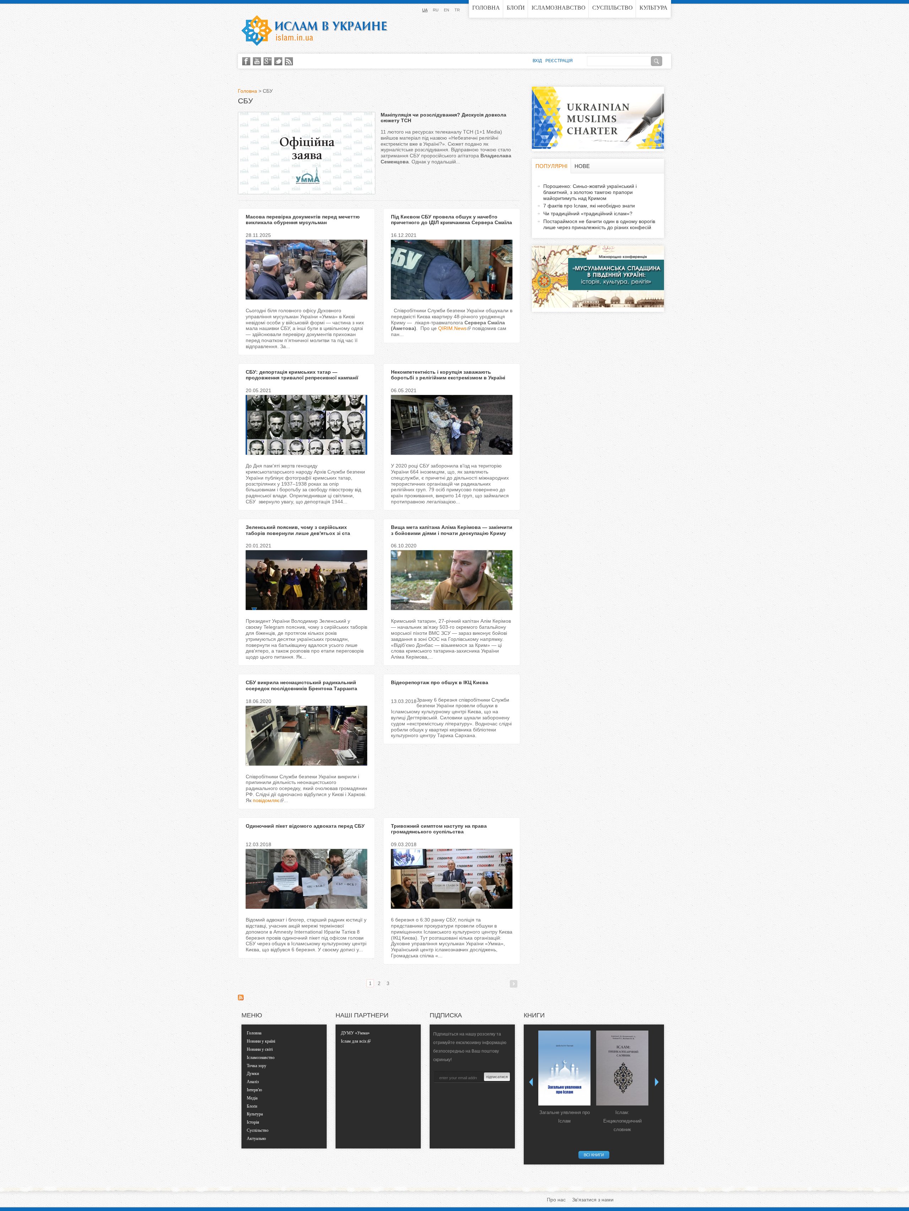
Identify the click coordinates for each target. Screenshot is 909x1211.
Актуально (256, 1138)
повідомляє (266, 800)
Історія (253, 1122)
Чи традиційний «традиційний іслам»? (587, 213)
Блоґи (516, 8)
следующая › (513, 984)
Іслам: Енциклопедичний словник (622, 1121)
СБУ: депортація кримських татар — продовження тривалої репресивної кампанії (302, 375)
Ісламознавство (559, 8)
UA (425, 10)
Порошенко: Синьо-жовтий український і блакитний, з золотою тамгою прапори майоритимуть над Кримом (590, 192)
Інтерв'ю (254, 1089)
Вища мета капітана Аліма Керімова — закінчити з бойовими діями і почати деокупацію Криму (451, 530)
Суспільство (612, 8)
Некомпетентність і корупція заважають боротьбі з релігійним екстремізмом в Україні (448, 375)
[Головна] (314, 30)
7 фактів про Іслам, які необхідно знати (589, 206)
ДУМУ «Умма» (355, 1033)
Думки (253, 1073)
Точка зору (256, 1065)
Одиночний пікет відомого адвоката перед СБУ (305, 826)
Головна (486, 8)
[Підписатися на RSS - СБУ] (241, 998)
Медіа (252, 1098)
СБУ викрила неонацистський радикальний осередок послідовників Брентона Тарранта (301, 685)
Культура (653, 8)
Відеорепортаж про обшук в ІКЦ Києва (439, 682)
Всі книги (594, 1155)
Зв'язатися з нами (593, 1199)
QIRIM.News (452, 328)
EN (446, 10)
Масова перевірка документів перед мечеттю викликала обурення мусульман (303, 220)
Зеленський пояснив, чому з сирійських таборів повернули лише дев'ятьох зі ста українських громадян (298, 533)
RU (436, 10)
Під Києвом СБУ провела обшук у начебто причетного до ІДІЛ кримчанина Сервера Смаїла (451, 220)
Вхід (537, 60)
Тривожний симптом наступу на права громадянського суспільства (439, 829)
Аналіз (253, 1081)
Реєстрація (559, 60)
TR (457, 10)
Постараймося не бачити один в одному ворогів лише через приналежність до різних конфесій (599, 224)
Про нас (556, 1199)
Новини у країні (261, 1041)
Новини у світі (260, 1049)
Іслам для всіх (353, 1041)
